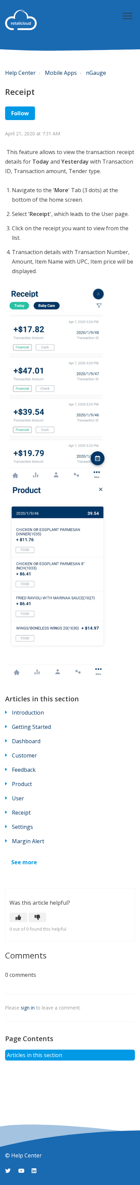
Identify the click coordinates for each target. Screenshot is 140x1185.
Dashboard (26, 741)
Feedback (24, 769)
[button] (127, 15)
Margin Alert (28, 841)
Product (22, 784)
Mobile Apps (61, 73)
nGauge (96, 73)
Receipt (21, 812)
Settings (22, 827)
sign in (28, 1007)
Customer (24, 755)
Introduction (28, 712)
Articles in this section (34, 1055)
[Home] (21, 20)
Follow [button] (20, 113)
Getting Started (31, 727)
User (18, 798)
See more (24, 862)
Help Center (20, 73)
